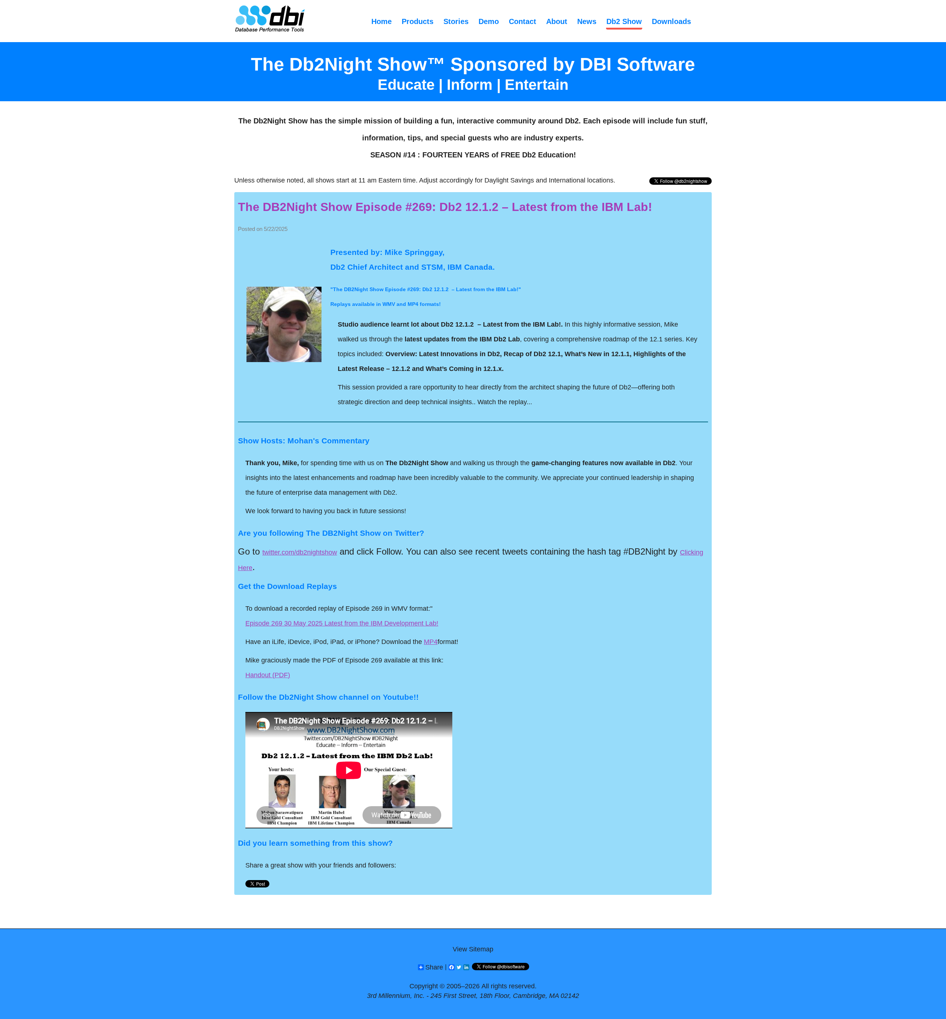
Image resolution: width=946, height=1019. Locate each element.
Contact (522, 21)
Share (434, 967)
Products (417, 21)
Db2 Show (624, 21)
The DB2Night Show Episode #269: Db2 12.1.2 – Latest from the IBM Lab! (445, 207)
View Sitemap (473, 949)
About (556, 21)
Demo (489, 21)
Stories (456, 21)
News (586, 21)
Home (381, 21)
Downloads (671, 21)
